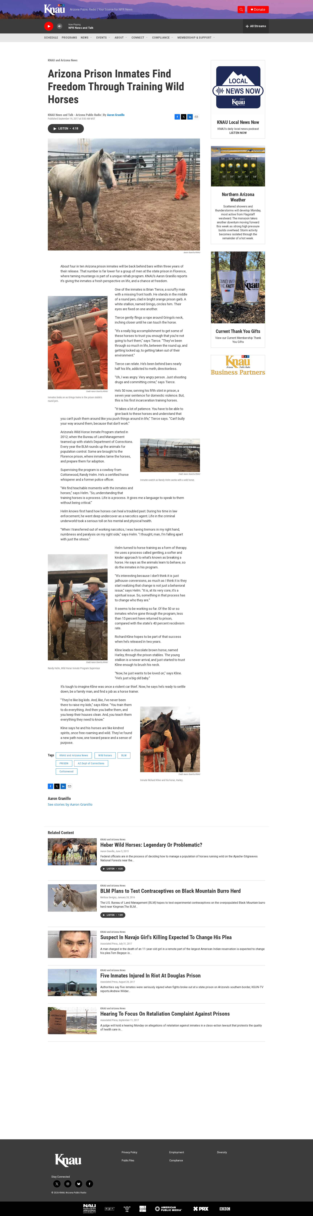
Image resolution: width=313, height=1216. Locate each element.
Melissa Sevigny (108, 897)
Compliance (161, 37)
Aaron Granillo (115, 115)
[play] (49, 26)
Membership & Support (195, 37)
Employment (176, 1152)
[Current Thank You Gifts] (238, 287)
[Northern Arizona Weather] (238, 166)
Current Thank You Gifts (238, 331)
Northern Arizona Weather (238, 197)
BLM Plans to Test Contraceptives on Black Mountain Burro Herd (170, 891)
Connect (138, 37)
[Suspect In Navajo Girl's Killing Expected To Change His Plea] (72, 944)
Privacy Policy (129, 1152)
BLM (124, 755)
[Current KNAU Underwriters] (238, 365)
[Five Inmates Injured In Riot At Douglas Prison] (72, 982)
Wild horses (105, 755)
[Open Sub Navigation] (91, 37)
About (119, 37)
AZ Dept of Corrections (91, 763)
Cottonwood (67, 771)
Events (101, 37)
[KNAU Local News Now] (238, 87)
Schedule (51, 37)
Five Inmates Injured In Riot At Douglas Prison (150, 975)
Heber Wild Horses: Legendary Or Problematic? (151, 845)
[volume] (60, 26)
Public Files (128, 1160)
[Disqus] (156, 1090)
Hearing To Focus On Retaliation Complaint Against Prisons (165, 1014)
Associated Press (109, 943)
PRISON (64, 763)
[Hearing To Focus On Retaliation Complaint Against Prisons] (72, 1020)
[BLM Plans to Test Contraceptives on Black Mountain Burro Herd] (72, 897)
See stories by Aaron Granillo (70, 804)
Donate (259, 9)
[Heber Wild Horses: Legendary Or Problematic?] (72, 851)
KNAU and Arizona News (63, 60)
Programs (69, 37)
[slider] (65, 26)
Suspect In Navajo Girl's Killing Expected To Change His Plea (166, 937)
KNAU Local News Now (238, 122)
